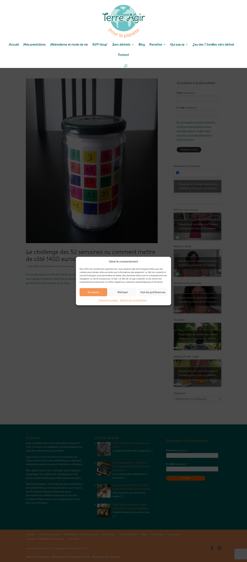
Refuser (123, 292)
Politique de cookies (108, 300)
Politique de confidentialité (133, 300)
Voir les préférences (152, 292)
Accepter (93, 292)
